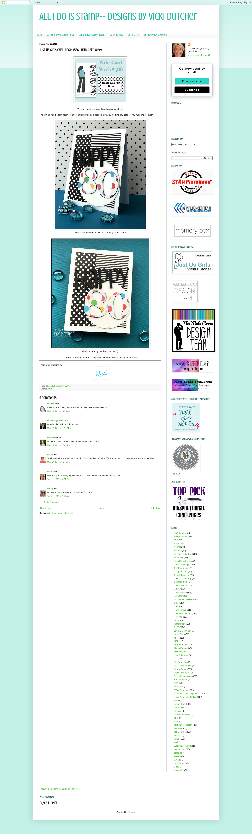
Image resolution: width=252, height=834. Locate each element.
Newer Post (45, 508)
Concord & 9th (180, 582)
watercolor (179, 770)
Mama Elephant (181, 648)
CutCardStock (180, 585)
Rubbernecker (180, 679)
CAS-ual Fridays (181, 564)
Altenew (178, 551)
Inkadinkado (179, 624)
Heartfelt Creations (182, 613)
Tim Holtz (178, 728)
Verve (176, 739)
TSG (176, 721)
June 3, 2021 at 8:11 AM (58, 496)
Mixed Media (180, 652)
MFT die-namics (181, 645)
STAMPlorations (181, 690)
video (176, 767)
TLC (176, 718)
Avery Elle (178, 558)
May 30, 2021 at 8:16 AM (58, 462)
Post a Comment (51, 502)
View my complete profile (199, 55)
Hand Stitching (181, 610)
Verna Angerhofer (55, 420)
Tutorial (177, 735)
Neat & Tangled (181, 655)
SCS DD (178, 686)
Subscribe (192, 89)
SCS (176, 683)
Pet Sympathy (180, 662)
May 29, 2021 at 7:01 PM (58, 445)
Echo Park (179, 596)
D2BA (176, 589)
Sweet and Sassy (182, 714)
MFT (176, 641)
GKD (176, 603)
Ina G (49, 471)
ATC (176, 540)
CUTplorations (181, 571)
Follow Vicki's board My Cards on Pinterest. (59, 789)
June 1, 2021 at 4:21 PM (58, 479)
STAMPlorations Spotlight (186, 697)
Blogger (131, 812)
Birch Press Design (183, 561)
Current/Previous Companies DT (60, 35)
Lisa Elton (52, 437)
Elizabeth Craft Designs (185, 599)
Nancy (50, 488)
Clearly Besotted (181, 575)
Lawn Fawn (179, 634)
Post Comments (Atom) (63, 513)
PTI (175, 659)
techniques (179, 763)
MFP (176, 638)
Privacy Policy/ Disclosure (155, 35)
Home (39, 35)
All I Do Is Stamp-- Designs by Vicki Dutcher (118, 16)
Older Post (155, 508)
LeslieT (50, 403)
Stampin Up (179, 707)
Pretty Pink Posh (181, 673)
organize (178, 753)
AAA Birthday (180, 533)
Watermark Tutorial (183, 746)
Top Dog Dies (180, 732)
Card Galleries (116, 35)
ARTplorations (180, 536)
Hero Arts (178, 617)
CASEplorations (181, 568)
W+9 (176, 742)
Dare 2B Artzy (180, 592)
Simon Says (179, 704)
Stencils (177, 711)
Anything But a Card (183, 554)
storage (177, 760)
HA (175, 606)
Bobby (50, 454)
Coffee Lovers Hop (182, 578)
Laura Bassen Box (182, 631)
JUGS (135, 357)
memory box (179, 749)
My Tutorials (133, 35)
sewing (177, 756)
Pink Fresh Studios (182, 666)
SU (175, 700)
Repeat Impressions (183, 676)
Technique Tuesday (183, 725)
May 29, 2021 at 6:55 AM (58, 411)
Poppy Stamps (181, 669)
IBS (175, 620)
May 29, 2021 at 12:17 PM (59, 428)
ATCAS (177, 547)
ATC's (176, 543)
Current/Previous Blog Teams (92, 35)
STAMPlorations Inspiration (186, 693)
